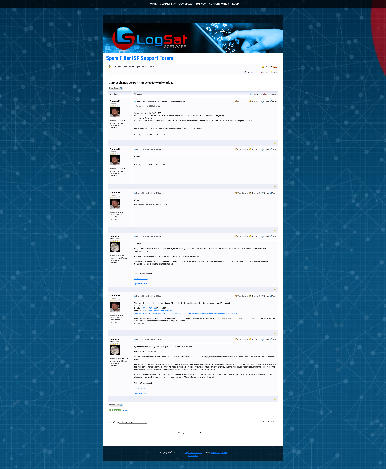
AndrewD (115, 101)
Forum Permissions (270, 422)
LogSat (114, 236)
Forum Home (116, 67)
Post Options (243, 102)
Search (257, 72)
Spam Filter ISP (128, 67)
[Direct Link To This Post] (135, 101)
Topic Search (257, 94)
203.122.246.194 (149, 308)
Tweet (125, 411)
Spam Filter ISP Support (145, 67)
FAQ (248, 72)
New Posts (269, 67)
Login (275, 72)
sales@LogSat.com (219, 453)
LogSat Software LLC (193, 453)
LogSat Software (141, 279)
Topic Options (271, 94)
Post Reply (114, 88)
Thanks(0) (256, 102)
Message (138, 94)
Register (266, 72)
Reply (274, 101)
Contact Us (193, 456)
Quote (266, 101)
